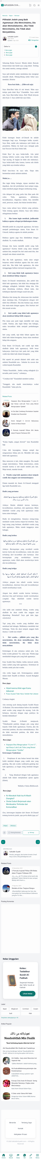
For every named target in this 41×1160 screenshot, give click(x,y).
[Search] (34, 5)
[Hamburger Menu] (38, 5)
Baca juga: (8, 50)
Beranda (12, 1122)
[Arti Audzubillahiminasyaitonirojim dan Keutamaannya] (6, 1074)
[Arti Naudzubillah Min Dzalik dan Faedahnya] (20, 1045)
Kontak (20, 1128)
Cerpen (35, 1009)
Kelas (18, 1158)
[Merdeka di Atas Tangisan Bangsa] (6, 892)
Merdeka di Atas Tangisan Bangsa (23, 888)
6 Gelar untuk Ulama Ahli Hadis (22, 1093)
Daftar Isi (7, 46)
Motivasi (13, 825)
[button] (33, 40)
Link (30, 1158)
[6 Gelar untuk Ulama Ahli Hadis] (6, 1099)
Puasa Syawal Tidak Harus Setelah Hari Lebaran (22, 694)
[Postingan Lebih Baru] (38, 842)
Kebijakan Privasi (20, 1134)
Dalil (10, 1013)
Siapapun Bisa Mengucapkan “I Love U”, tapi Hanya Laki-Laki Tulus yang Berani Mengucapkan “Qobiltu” (24, 403)
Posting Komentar (16, 832)
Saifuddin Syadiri (12, 5)
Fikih (30, 1013)
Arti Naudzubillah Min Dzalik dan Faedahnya (19, 1048)
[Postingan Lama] (3, 842)
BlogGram (14, 1009)
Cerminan (26, 1009)
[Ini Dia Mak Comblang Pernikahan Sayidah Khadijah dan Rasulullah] (6, 417)
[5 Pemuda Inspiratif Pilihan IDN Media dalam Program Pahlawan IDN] (6, 436)
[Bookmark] (4, 833)
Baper (5, 825)
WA (25, 1158)
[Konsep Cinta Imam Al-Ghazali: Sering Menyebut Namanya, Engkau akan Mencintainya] (6, 1087)
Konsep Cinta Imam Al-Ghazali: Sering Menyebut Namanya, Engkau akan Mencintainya (24, 1083)
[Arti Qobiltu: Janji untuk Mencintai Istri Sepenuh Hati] (6, 1064)
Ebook (11, 1158)
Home (4, 1158)
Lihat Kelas (27, 993)
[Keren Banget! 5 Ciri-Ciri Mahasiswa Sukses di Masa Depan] (6, 426)
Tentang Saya (26, 1122)
